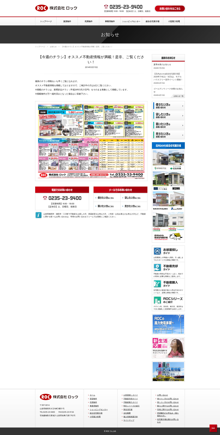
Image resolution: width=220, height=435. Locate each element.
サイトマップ (128, 420)
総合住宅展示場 (152, 21)
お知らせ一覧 (178, 96)
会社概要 (127, 413)
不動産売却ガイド (130, 398)
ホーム (92, 395)
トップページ (46, 21)
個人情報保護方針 (130, 416)
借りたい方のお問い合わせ (168, 398)
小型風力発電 (174, 21)
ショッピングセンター (131, 21)
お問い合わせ (162, 395)
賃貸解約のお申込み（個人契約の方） (168, 414)
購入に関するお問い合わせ (168, 406)
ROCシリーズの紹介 (131, 406)
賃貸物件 (67, 21)
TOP (213, 428)
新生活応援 (127, 409)
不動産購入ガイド (130, 402)
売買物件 (88, 21)
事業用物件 (110, 21)
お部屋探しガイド (130, 395)
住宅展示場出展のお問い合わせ (168, 420)
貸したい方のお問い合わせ (168, 402)
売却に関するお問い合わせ (168, 409)
